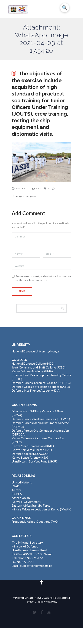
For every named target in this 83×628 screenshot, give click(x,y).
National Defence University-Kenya (35, 351)
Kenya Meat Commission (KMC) (33, 446)
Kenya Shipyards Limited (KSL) (32, 450)
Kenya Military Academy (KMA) (32, 371)
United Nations (22, 482)
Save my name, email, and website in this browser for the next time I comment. (43, 278)
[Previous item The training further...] (27, 162)
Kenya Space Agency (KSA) (30, 457)
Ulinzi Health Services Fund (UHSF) (34, 461)
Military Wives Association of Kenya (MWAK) (41, 509)
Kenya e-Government (26, 501)
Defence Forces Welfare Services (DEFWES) (41, 419)
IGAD (15, 486)
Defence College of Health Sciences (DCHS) (41, 386)
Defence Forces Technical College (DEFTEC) (41, 383)
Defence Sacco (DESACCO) (30, 453)
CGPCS (17, 494)
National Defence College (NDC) (33, 363)
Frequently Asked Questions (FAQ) (35, 521)
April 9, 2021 (22, 188)
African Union (21, 498)
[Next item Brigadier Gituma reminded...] (56, 162)
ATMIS (16, 490)
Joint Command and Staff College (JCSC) (39, 367)
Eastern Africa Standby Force (31, 505)
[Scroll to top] (42, 582)
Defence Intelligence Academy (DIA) (36, 390)
